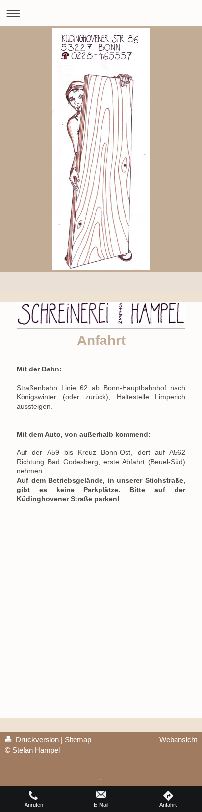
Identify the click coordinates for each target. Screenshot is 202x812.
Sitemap (78, 740)
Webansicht (178, 740)
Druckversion (37, 740)
